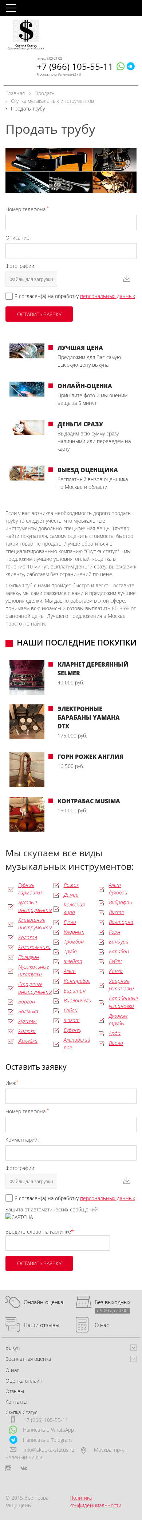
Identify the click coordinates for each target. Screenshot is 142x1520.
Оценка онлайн (24, 1380)
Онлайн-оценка (43, 1302)
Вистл (116, 912)
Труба (70, 951)
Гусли (70, 921)
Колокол (27, 937)
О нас (102, 1324)
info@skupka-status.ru (49, 1449)
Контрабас (77, 980)
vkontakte (23, 1468)
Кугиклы (27, 1021)
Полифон (28, 956)
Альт (70, 971)
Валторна (121, 921)
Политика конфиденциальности (95, 1501)
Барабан (119, 951)
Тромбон (74, 941)
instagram (8, 1468)
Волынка (28, 1011)
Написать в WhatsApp (48, 1429)
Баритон (75, 990)
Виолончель (77, 1000)
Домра (71, 894)
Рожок (71, 884)
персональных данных (107, 296)
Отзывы (14, 1391)
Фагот (72, 1020)
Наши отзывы (41, 1324)
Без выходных (112, 1302)
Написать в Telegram (47, 1439)
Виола (116, 1043)
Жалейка (28, 1040)
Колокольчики (34, 947)
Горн (114, 931)
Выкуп (12, 1347)
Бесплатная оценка (28, 1358)
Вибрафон (120, 902)
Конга (116, 971)
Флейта (73, 961)
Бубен (115, 961)
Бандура (119, 941)
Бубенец (73, 1029)
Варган (26, 1001)
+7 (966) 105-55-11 (75, 66)
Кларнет (74, 931)
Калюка (27, 1031)
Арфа (115, 1033)
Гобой (71, 1010)
